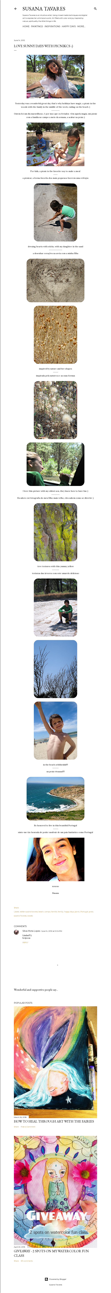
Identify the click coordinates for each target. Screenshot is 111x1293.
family (60, 912)
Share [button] (16, 908)
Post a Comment (28, 1127)
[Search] (95, 8)
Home (26, 26)
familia (54, 912)
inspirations (52, 26)
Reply (25, 942)
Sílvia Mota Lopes (31, 931)
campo (47, 912)
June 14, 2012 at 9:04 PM (51, 931)
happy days (69, 26)
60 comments (27, 1261)
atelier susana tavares (29, 912)
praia (91, 912)
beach (41, 912)
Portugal (84, 912)
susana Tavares (20, 916)
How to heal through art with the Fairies (54, 1121)
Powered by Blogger (57, 1279)
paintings (37, 26)
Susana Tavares (44, 8)
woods (30, 916)
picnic (77, 912)
